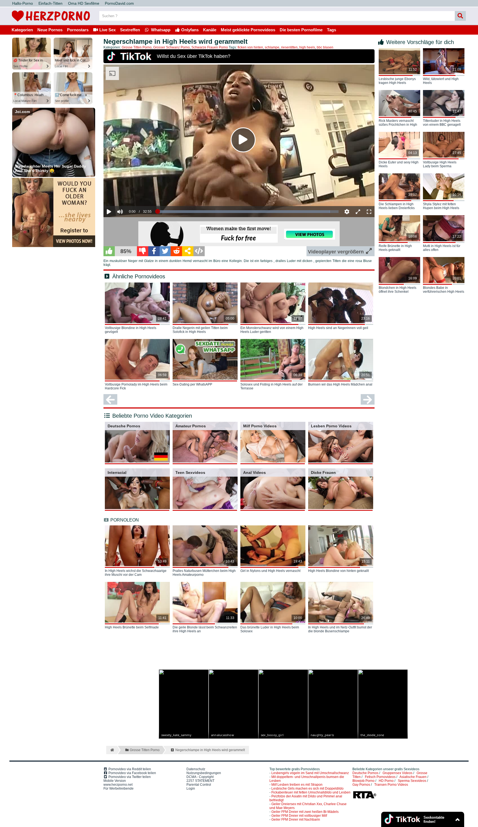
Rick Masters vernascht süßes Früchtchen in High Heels (398, 123)
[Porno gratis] (50, 23)
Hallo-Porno (22, 3)
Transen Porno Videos (391, 785)
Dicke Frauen (323, 472)
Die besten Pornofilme (301, 29)
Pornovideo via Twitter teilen (129, 777)
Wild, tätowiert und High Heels (441, 81)
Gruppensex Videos (397, 773)
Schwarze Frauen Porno (209, 47)
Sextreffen (130, 29)
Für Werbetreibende (118, 788)
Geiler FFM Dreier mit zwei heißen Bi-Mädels (305, 812)
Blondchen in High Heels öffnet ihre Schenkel (397, 290)
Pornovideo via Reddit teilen (129, 769)
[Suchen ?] (460, 16)
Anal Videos (254, 472)
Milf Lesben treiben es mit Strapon (297, 785)
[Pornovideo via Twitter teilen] (165, 251)
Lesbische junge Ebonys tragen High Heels (397, 81)
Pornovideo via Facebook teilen (132, 773)
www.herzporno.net (118, 785)
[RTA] (364, 798)
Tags (331, 29)
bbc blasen (325, 47)
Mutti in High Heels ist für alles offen (441, 248)
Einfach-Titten (50, 3)
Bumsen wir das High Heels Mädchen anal (340, 384)
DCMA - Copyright (200, 777)
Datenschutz (195, 769)
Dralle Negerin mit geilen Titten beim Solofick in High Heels (200, 330)
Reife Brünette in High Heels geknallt (395, 248)
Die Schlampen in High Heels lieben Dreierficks (397, 206)
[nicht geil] (142, 251)
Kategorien (22, 29)
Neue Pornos (50, 29)
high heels (307, 47)
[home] (111, 750)
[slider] (129, 195)
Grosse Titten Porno (137, 47)
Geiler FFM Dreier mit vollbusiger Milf (299, 816)
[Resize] (357, 211)
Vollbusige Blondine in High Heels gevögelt (130, 330)
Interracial (117, 472)
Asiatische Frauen (413, 777)
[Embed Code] (199, 251)
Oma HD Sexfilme (83, 3)
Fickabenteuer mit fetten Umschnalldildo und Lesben (310, 792)
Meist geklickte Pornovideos (248, 29)
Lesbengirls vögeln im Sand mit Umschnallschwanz (310, 773)
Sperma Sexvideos (412, 781)
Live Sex (107, 29)
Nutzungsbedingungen (203, 773)
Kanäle (209, 29)
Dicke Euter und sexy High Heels (399, 164)
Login (190, 788)
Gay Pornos (361, 785)
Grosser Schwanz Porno (171, 47)
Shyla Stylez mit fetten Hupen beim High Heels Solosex (441, 206)
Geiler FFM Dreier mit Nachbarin (295, 819)
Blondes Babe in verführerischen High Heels (443, 290)
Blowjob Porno (363, 781)
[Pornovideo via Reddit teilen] (176, 251)
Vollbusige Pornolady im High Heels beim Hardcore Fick (136, 386)
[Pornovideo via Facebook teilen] (154, 251)
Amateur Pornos (190, 426)
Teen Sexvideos (190, 472)
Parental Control (198, 785)
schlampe (272, 47)
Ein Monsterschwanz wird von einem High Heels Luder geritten (271, 330)
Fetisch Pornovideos (380, 777)
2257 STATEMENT (200, 781)
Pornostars (78, 29)
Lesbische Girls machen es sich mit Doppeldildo (307, 788)
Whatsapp (160, 29)
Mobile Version (114, 781)
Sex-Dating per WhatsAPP (192, 384)
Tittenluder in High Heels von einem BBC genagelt (442, 123)
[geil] (109, 251)
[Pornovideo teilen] (187, 251)
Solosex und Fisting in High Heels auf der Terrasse (271, 386)
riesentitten (289, 47)
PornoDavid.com (119, 3)
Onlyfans (189, 29)
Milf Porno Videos (260, 426)
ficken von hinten (250, 47)
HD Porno (386, 781)
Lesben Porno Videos (331, 426)
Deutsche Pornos (124, 426)
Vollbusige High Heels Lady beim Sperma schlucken (439, 164)
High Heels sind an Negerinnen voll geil (338, 328)
